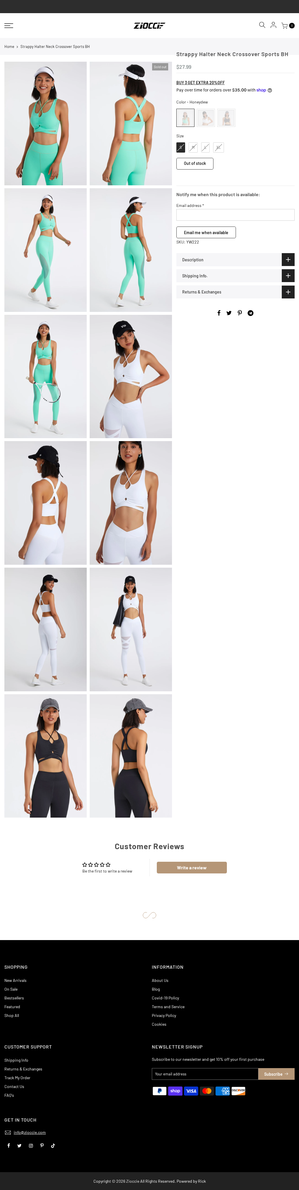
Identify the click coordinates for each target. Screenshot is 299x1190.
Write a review (192, 867)
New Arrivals (15, 980)
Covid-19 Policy (165, 997)
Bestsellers (14, 997)
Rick (202, 1181)
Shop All (11, 1015)
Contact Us (14, 1086)
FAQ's (9, 1095)
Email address (190, 205)
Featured (12, 1006)
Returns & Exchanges (23, 1068)
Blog (156, 989)
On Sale (11, 989)
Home (9, 46)
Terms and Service (168, 1006)
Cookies (159, 1024)
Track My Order (17, 1077)
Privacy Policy (164, 1015)
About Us (160, 980)
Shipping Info (16, 1060)
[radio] (185, 118)
